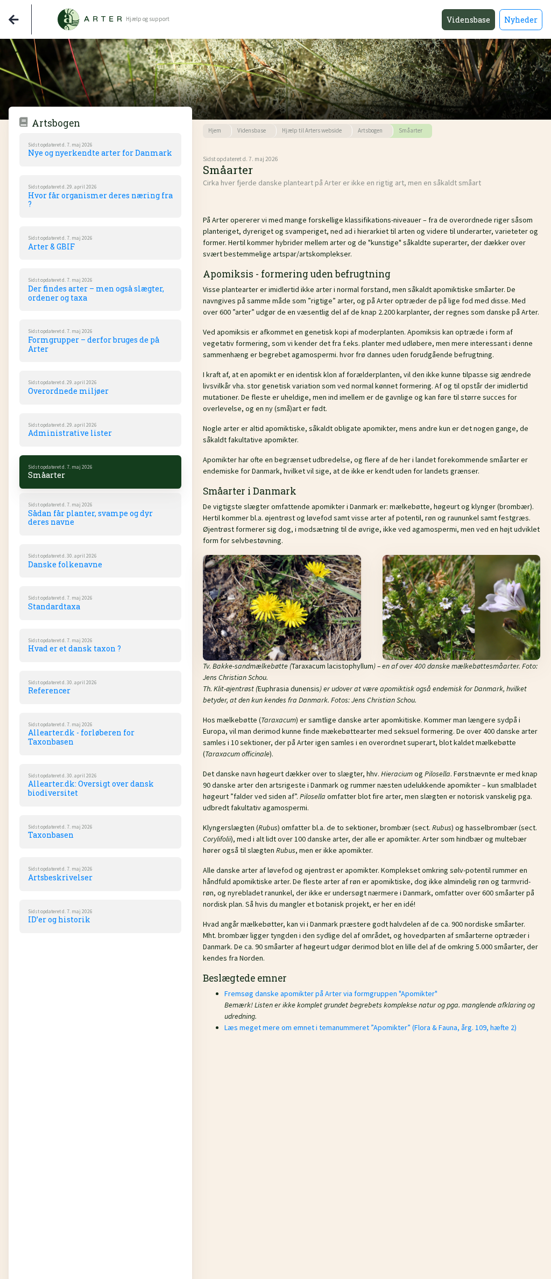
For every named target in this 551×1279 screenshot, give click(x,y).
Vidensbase (468, 20)
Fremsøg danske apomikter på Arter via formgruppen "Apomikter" (330, 993)
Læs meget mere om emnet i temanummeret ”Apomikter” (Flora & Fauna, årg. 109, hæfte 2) (370, 1027)
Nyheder (521, 20)
